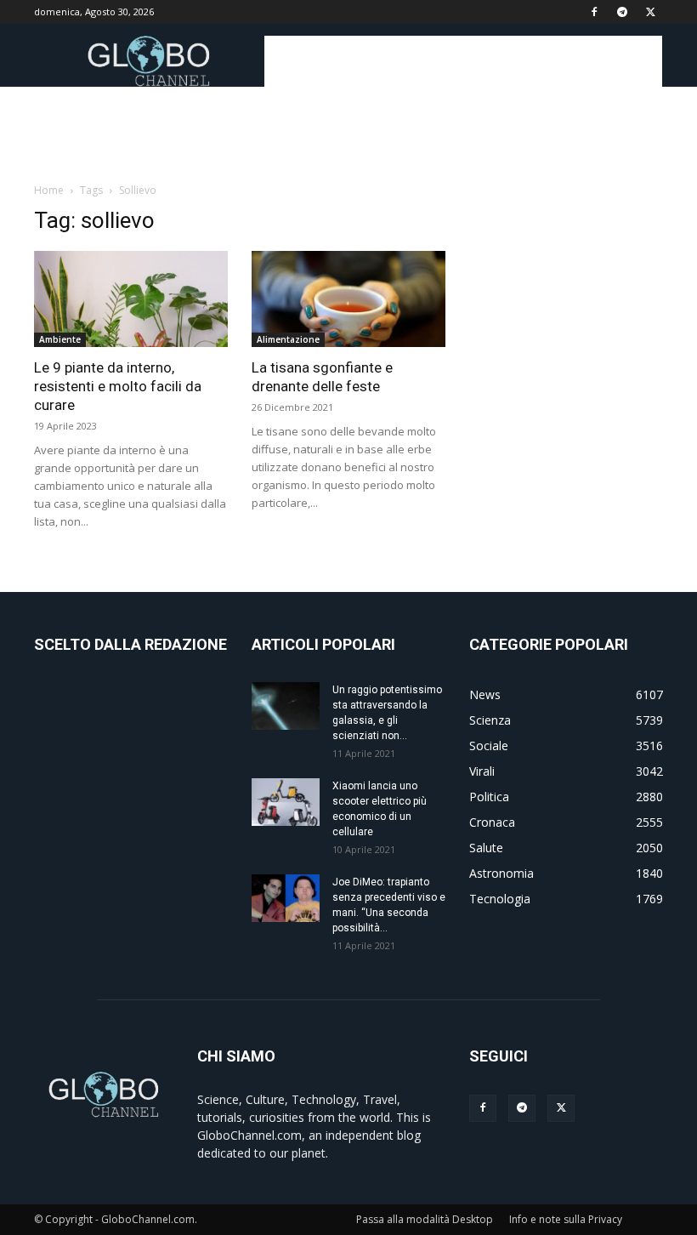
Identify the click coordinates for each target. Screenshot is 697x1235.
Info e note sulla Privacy (565, 1219)
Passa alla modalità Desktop (424, 1219)
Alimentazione (288, 339)
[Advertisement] (463, 61)
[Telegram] (622, 12)
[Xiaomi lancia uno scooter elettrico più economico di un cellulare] (286, 802)
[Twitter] (650, 12)
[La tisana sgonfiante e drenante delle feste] (348, 299)
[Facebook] (594, 12)
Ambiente (60, 339)
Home (49, 190)
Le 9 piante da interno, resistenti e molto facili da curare (117, 386)
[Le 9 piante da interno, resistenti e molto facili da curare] (131, 299)
